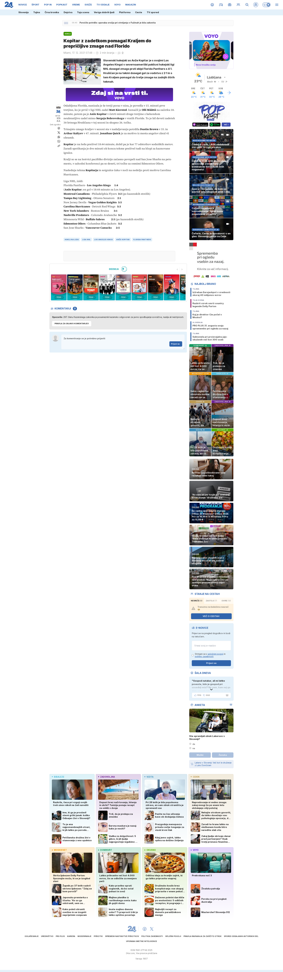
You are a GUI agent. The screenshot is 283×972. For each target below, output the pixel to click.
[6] (123, 287)
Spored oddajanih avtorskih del (241, 936)
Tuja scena (83, 12)
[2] (58, 287)
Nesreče (196, 601)
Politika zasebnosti (152, 936)
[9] (171, 287)
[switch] (266, 4)
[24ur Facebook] (144, 929)
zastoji (211, 601)
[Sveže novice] (66, 23)
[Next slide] (182, 269)
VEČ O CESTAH (211, 616)
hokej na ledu (72, 240)
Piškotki (98, 936)
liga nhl (86, 240)
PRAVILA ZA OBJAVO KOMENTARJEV (72, 323)
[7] (139, 287)
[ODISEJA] (118, 269)
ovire (226, 601)
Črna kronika (52, 12)
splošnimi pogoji (215, 654)
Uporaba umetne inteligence (141, 941)
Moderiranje (84, 936)
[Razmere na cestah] (238, 4)
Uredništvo (47, 936)
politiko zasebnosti (204, 656)
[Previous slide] (177, 269)
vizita (150, 777)
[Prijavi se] (255, 4)
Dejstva (68, 12)
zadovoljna (107, 777)
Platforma (124, 12)
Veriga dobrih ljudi (104, 12)
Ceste (138, 12)
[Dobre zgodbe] (212, 4)
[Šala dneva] (226, 695)
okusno (151, 850)
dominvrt (106, 850)
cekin (196, 777)
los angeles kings (103, 240)
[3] (75, 287)
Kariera (71, 936)
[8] (155, 287)
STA (58, 118)
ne (193, 748)
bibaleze (59, 777)
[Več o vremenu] (229, 92)
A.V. (58, 121)
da (193, 744)
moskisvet (60, 850)
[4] (91, 287)
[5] (107, 287)
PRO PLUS (60, 936)
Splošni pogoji (173, 936)
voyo (196, 850)
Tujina (36, 12)
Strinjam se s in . (210, 655)
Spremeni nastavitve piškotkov (122, 936)
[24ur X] (151, 929)
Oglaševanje (32, 936)
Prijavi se (175, 344)
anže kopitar (123, 240)
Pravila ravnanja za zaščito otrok (203, 936)
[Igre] (221, 4)
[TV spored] (229, 4)
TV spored (153, 12)
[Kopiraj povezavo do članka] (59, 146)
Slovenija (23, 12)
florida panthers (142, 240)
